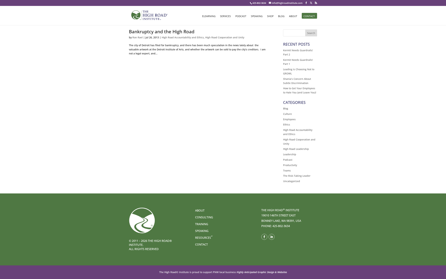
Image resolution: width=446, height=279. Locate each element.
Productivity (290, 165)
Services (225, 16)
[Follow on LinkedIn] (272, 237)
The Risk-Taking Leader (296, 175)
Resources (203, 238)
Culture (287, 114)
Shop (270, 16)
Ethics (286, 124)
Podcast (240, 16)
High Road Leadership (296, 149)
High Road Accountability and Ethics (183, 37)
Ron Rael (137, 37)
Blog (281, 16)
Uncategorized (291, 181)
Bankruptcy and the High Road (161, 31)
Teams (287, 170)
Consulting (204, 217)
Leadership (289, 154)
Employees (289, 119)
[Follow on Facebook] (264, 237)
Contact (309, 16)
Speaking (257, 16)
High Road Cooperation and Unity (224, 37)
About (293, 16)
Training (201, 224)
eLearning (209, 16)
